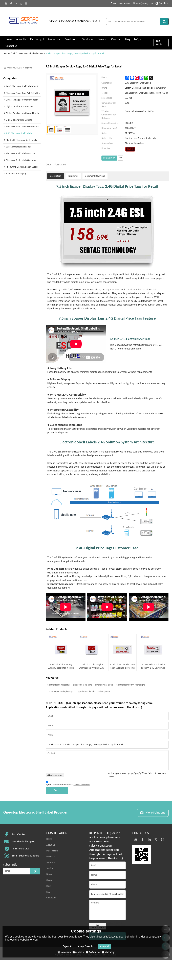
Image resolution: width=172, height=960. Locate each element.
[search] (164, 21)
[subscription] (34, 871)
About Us (21, 39)
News (101, 39)
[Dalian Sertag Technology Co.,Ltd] (23, 21)
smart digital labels (104, 685)
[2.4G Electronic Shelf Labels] (130, 149)
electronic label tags (82, 685)
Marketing (109, 952)
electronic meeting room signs (130, 685)
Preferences (94, 952)
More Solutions (155, 812)
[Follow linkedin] (15, 3)
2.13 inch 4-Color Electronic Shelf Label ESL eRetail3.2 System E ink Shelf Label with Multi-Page (122, 666)
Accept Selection (85, 946)
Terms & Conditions (82, 785)
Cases (114, 39)
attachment (56, 775)
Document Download (95, 176)
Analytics (79, 952)
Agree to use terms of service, (68, 785)
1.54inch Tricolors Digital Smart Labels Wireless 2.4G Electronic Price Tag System (92, 666)
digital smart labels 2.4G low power (93, 691)
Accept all (104, 946)
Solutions (70, 39)
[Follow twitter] (21, 3)
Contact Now (109, 158)
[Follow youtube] (5, 3)
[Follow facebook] (10, 3)
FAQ (136, 39)
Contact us (11, 46)
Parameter (73, 176)
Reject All (67, 946)
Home (9, 39)
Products (52, 39)
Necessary (65, 952)
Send (56, 790)
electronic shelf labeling (58, 685)
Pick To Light (37, 39)
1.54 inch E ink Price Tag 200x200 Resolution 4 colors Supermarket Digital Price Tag (61, 666)
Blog (127, 39)
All (13, 53)
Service (86, 39)
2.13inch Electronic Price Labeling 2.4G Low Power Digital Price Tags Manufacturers (153, 666)
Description (55, 176)
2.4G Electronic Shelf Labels (30, 53)
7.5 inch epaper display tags (60, 691)
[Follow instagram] (26, 3)
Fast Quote (159, 43)
